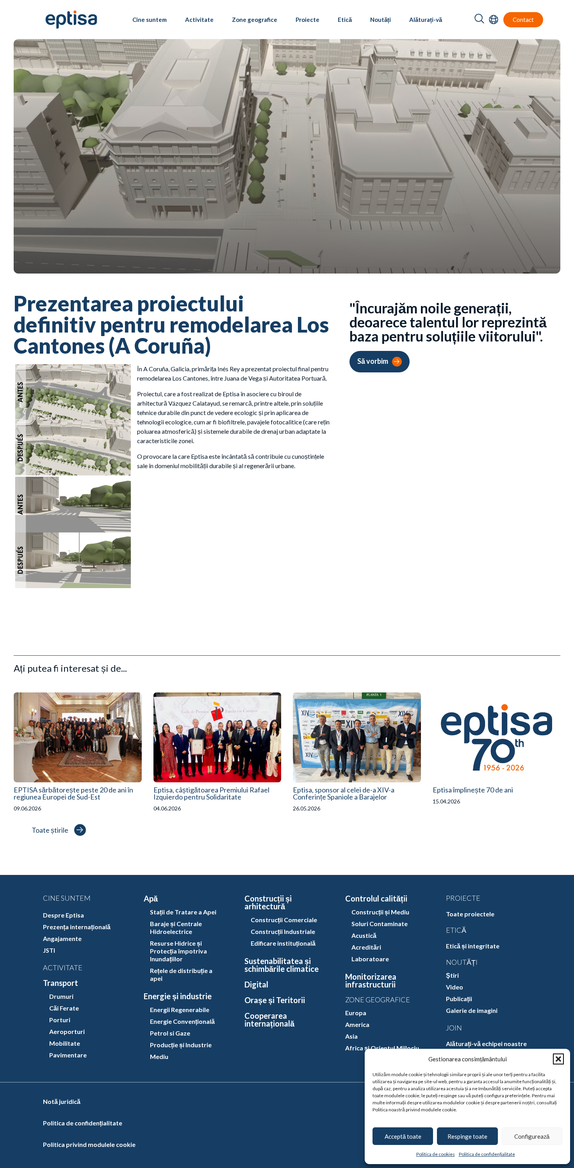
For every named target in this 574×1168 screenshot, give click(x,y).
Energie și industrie (178, 996)
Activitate (199, 19)
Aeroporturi (67, 1031)
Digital (256, 984)
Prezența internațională (77, 926)
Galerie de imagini (471, 1010)
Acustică (363, 935)
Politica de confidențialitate (487, 1154)
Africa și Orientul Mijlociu (382, 1048)
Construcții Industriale (283, 931)
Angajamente (62, 938)
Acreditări (366, 947)
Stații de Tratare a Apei (183, 912)
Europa (355, 1012)
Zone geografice (254, 19)
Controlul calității (376, 898)
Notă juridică (61, 1101)
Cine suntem (149, 19)
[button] (558, 1059)
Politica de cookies (435, 1154)
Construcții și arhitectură (268, 902)
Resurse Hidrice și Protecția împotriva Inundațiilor (178, 950)
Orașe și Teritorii (274, 1000)
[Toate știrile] (80, 830)
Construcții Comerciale (284, 919)
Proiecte (307, 19)
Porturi (59, 1019)
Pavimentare (68, 1055)
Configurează (531, 1136)
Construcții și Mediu (380, 912)
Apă (151, 898)
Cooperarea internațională (269, 1019)
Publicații (459, 998)
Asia (351, 1036)
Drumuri (61, 996)
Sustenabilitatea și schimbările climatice (281, 964)
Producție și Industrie (181, 1044)
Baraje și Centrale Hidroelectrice (176, 927)
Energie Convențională (182, 1021)
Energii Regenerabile (179, 1009)
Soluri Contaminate (379, 923)
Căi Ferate (64, 1008)
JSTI (49, 950)
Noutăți (380, 19)
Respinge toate (467, 1136)
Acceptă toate (403, 1136)
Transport (60, 982)
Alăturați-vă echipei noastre (486, 1043)
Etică (345, 19)
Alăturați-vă (425, 19)
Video (454, 987)
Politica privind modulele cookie (89, 1144)
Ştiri (452, 975)
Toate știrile (50, 830)
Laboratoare (370, 958)
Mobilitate (64, 1043)
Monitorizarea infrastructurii (370, 980)
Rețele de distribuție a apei (181, 974)
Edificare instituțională (283, 943)
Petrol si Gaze (170, 1033)
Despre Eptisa (63, 915)
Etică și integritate (472, 946)
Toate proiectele (470, 914)
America (357, 1024)
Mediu (159, 1056)
